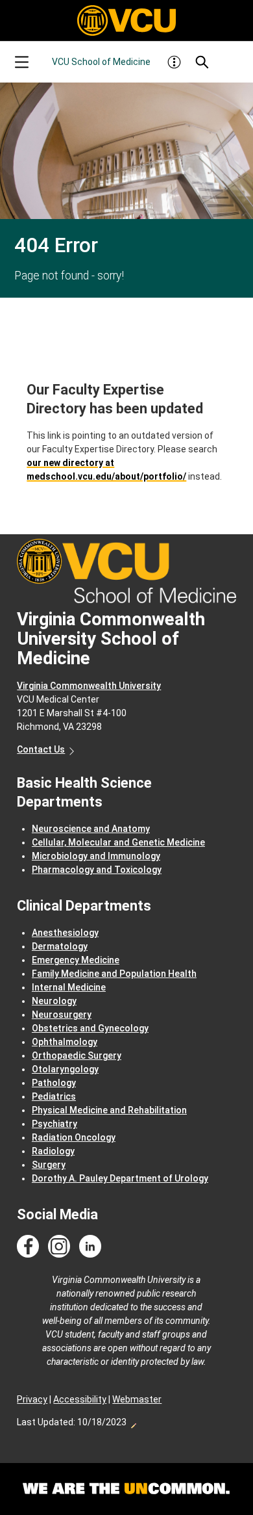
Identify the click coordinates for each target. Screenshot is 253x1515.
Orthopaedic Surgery (76, 1055)
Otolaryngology (65, 1069)
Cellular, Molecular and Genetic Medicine (118, 842)
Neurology (54, 1001)
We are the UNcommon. (126, 1489)
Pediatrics (54, 1096)
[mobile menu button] (21, 62)
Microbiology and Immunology (96, 856)
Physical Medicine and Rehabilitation (109, 1110)
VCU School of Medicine (101, 62)
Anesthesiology (65, 932)
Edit (133, 1422)
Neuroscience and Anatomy (91, 828)
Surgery (49, 1164)
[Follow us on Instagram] (59, 1246)
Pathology (54, 1083)
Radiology (53, 1151)
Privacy (32, 1399)
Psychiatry (54, 1124)
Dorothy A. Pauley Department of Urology (120, 1178)
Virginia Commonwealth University (89, 685)
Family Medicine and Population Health (114, 973)
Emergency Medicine (75, 960)
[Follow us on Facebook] (28, 1246)
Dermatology (60, 946)
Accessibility (79, 1399)
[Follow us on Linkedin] (90, 1246)
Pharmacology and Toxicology (97, 869)
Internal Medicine (69, 987)
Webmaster (137, 1399)
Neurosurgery (61, 1014)
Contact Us (41, 749)
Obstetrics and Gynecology (90, 1028)
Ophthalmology (64, 1042)
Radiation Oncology (73, 1137)
